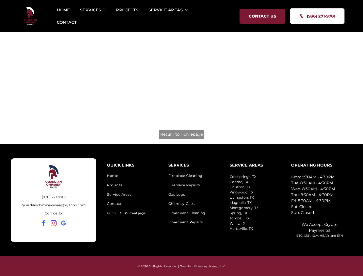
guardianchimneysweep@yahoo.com (53, 205)
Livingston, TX (242, 197)
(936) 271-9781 (54, 197)
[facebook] (44, 224)
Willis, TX (237, 223)
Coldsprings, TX (243, 176)
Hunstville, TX (241, 228)
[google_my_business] (63, 224)
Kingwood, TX (241, 192)
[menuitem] (63, 10)
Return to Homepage (181, 134)
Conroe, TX (239, 182)
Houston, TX (240, 187)
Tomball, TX (239, 218)
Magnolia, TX (241, 202)
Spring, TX (238, 213)
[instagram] (53, 224)
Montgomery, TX (244, 208)
